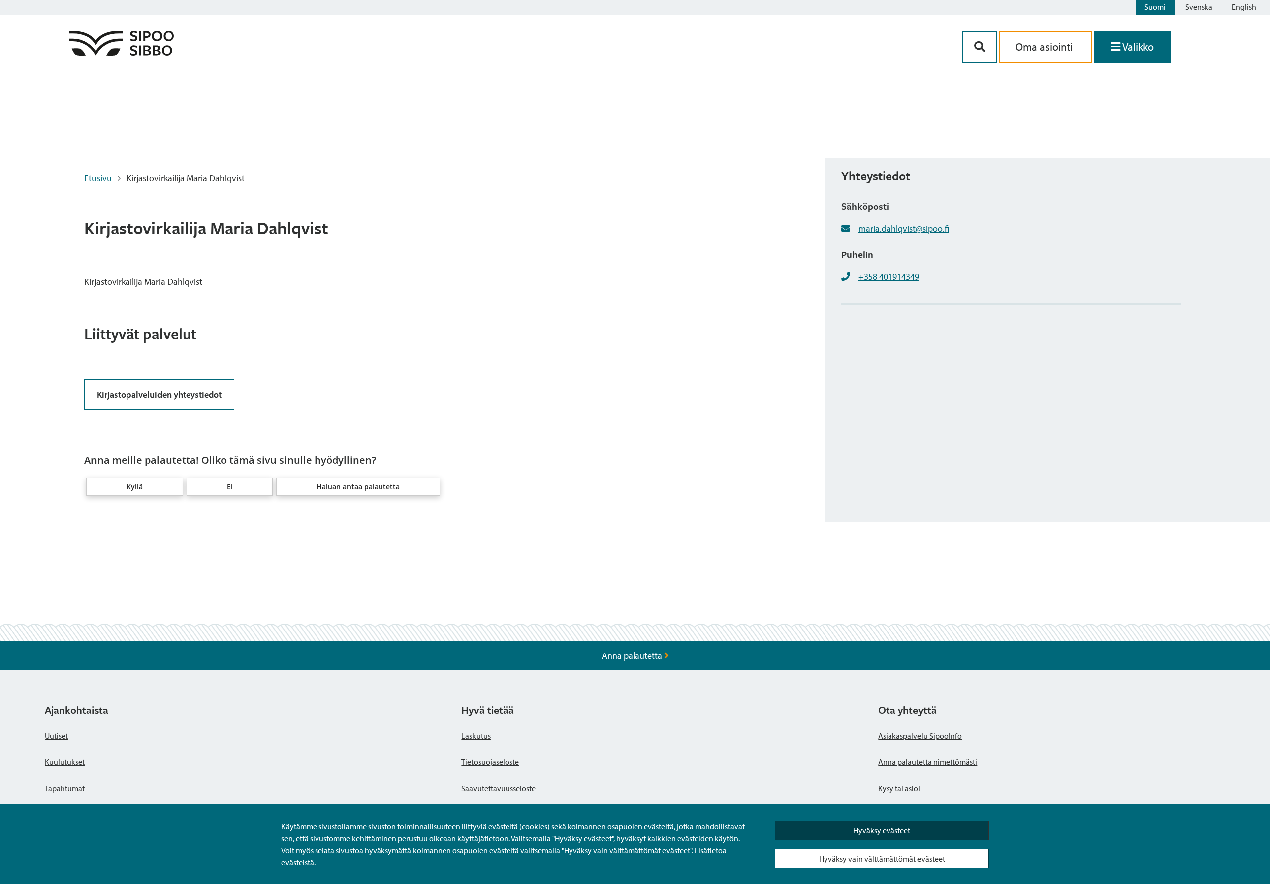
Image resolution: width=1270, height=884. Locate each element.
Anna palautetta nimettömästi (927, 762)
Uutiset (56, 736)
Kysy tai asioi (899, 788)
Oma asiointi (1045, 47)
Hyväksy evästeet (881, 830)
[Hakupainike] (979, 47)
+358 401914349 (888, 276)
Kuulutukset (65, 762)
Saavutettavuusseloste (498, 788)
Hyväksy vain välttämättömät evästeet (882, 859)
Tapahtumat (65, 788)
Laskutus (476, 736)
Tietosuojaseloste (490, 762)
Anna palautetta (633, 655)
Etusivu (98, 178)
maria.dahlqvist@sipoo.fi (903, 228)
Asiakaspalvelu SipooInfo (920, 736)
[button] (134, 487)
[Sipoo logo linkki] (121, 52)
